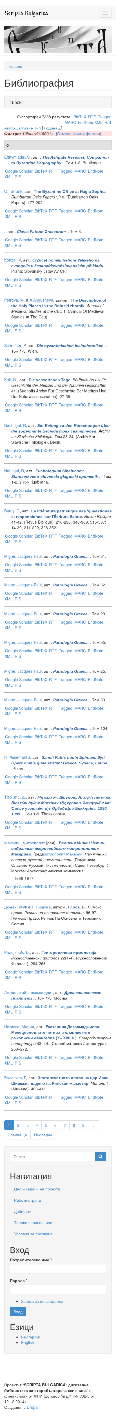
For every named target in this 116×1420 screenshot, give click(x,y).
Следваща (17, 1134)
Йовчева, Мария (19, 1026)
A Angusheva (41, 300)
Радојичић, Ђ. (17, 952)
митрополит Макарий (62, 854)
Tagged (104, 116)
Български (30, 1337)
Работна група (27, 1200)
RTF (92, 116)
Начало (15, 66)
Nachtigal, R (15, 425)
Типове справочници (33, 1222)
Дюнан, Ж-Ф (15, 907)
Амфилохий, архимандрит (28, 992)
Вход (18, 1311)
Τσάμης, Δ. (15, 797)
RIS (107, 122)
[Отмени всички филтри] (78, 133)
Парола (18, 1280)
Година (50, 128)
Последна (43, 1134)
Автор (9, 128)
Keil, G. (10, 379)
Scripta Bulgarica (26, 12)
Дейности (23, 1211)
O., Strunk (13, 191)
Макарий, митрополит (24, 842)
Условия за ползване (33, 1233)
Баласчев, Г (15, 1077)
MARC (70, 122)
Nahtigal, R (14, 470)
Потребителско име (31, 1259)
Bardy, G (12, 511)
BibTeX (79, 116)
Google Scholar (19, 171)
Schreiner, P (14, 345)
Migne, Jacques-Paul (23, 556)
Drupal (33, 1407)
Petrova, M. (14, 300)
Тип (37, 128)
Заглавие (24, 128)
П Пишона (41, 907)
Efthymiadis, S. (17, 157)
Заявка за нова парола (42, 1301)
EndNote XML (90, 122)
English (27, 1342)
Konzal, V (12, 260)
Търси (17, 102)
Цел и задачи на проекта (37, 1189)
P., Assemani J (17, 757)
